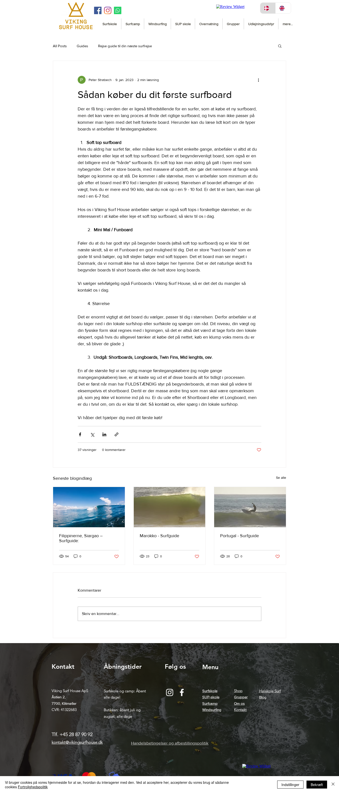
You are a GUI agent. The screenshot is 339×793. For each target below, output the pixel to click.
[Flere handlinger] (258, 80)
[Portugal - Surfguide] (250, 507)
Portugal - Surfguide (239, 535)
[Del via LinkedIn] (104, 434)
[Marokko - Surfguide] (169, 507)
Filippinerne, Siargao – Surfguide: (81, 538)
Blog (263, 697)
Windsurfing (211, 709)
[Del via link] (116, 434)
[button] (279, 46)
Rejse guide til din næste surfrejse (125, 46)
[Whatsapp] (117, 10)
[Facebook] (182, 692)
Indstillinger (290, 784)
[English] (283, 8)
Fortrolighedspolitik (33, 786)
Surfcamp (210, 703)
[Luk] (333, 784)
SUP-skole (210, 697)
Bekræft (317, 784)
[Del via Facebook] (80, 434)
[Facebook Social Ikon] (98, 10)
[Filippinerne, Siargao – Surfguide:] (89, 507)
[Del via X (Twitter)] (92, 434)
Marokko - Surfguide (159, 535)
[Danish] (267, 8)
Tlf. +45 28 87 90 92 (72, 734)
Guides (82, 46)
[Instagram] (107, 10)
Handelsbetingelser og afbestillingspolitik (169, 743)
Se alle (281, 478)
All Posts (60, 46)
